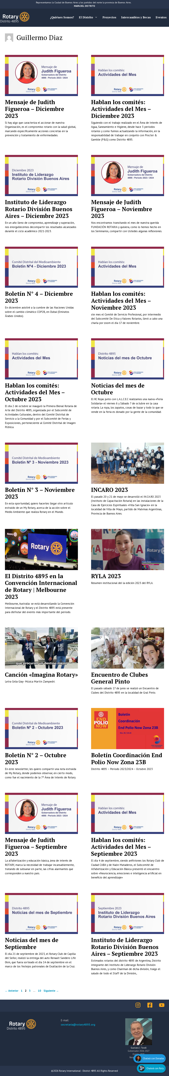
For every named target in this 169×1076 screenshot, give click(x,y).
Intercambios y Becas (136, 17)
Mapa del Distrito (84, 5)
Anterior (11, 991)
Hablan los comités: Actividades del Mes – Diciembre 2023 (121, 109)
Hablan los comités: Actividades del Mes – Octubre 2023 (35, 392)
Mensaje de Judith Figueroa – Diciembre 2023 (34, 109)
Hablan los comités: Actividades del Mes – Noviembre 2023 (121, 300)
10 (40, 991)
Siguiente (51, 991)
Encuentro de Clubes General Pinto (119, 678)
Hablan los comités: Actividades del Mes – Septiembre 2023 (121, 846)
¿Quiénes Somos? (62, 17)
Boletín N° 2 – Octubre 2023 (35, 758)
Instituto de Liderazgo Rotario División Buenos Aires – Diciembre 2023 (38, 209)
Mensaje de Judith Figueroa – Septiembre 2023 (36, 846)
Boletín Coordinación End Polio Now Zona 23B (126, 758)
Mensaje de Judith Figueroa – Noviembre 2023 (121, 209)
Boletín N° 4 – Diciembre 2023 (39, 297)
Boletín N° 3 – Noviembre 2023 (40, 493)
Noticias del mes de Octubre (118, 389)
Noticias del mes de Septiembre (31, 943)
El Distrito (86, 17)
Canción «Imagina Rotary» (41, 674)
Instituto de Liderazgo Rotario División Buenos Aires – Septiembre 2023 (124, 946)
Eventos (161, 17)
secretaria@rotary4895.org (78, 1024)
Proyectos (109, 17)
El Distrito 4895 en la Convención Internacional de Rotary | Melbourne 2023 (41, 586)
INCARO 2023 (109, 490)
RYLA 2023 (106, 576)
